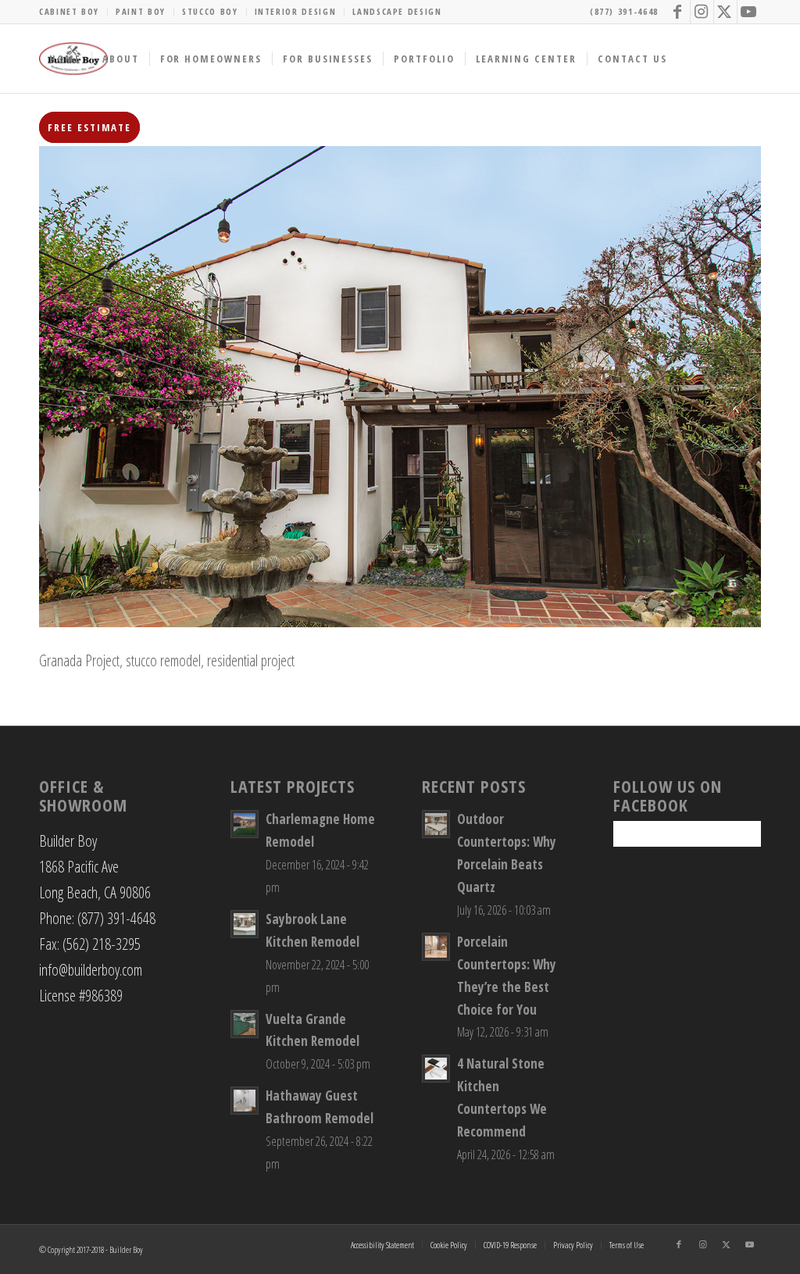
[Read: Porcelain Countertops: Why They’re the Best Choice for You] (436, 947)
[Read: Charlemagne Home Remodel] (244, 824)
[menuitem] (73, 12)
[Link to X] (725, 11)
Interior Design (296, 11)
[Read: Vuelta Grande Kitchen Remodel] (244, 1024)
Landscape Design (396, 11)
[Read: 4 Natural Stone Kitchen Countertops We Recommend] (436, 1069)
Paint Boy (141, 11)
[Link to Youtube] (749, 11)
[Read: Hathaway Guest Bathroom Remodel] (244, 1101)
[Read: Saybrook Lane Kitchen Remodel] (244, 924)
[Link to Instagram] (702, 11)
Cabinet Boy (69, 11)
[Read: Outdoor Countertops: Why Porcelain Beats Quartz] (436, 824)
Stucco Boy (210, 11)
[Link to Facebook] (678, 11)
